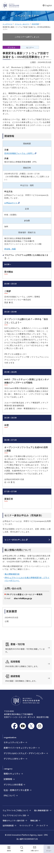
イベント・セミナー (22, 24)
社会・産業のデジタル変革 (16, 790)
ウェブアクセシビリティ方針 (14, 815)
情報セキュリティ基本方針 (14, 820)
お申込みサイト (11, 203)
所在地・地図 (10, 249)
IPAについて (9, 795)
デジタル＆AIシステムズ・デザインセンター (24, 753)
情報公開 (34, 820)
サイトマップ (24, 825)
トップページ (7, 24)
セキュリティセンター (14, 742)
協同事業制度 (8, 825)
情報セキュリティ (12, 773)
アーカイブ (40, 825)
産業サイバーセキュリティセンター (20, 747)
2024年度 (35, 24)
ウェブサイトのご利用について (15, 810)
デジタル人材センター (14, 758)
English (47, 5)
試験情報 (8, 779)
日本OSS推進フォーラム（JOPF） (19, 153)
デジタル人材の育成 (13, 784)
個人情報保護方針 (12, 574)
